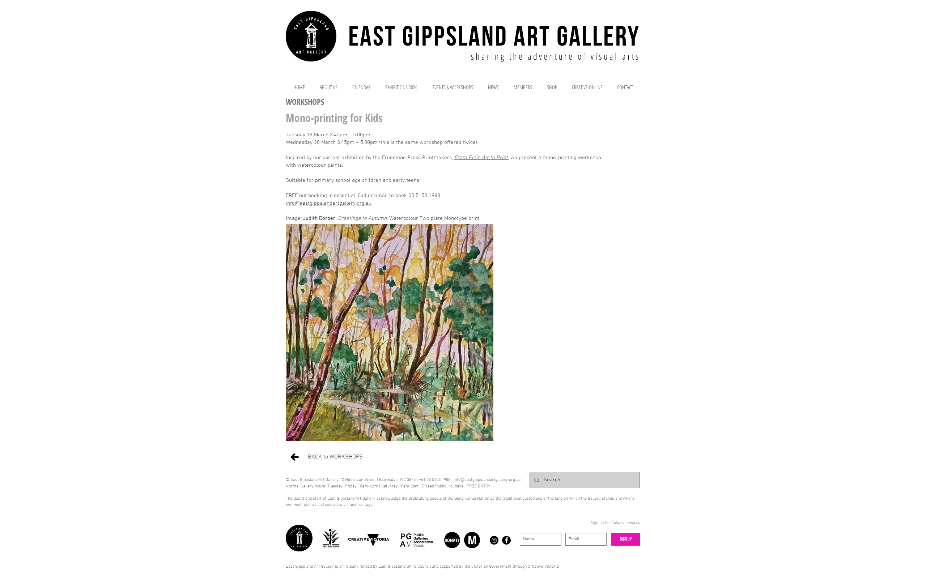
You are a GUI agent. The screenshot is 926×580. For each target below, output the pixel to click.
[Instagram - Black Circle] (494, 540)
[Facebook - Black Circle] (506, 540)
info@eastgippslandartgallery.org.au (328, 203)
